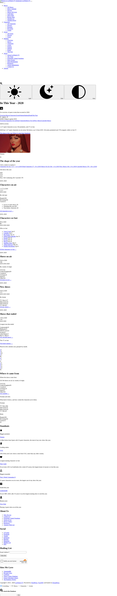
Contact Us (7, 516)
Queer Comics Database (11, 576)
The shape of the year (6, 133)
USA (1, 450)
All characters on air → (6, 211)
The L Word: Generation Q (8, 477)
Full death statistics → (6, 343)
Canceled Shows (46, 120)
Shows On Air (30, 120)
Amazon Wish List (9, 525)
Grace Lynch (7, 231)
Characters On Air (11, 120)
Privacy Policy (8, 521)
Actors (18, 115)
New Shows (37, 120)
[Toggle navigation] (31, 1)
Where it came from (18, 133)
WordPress (34, 583)
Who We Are (7, 515)
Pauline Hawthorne (9, 246)
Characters (13, 115)
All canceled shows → (6, 337)
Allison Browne (8, 244)
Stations (26, 115)
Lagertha (6, 233)
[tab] (11, 166)
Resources (7, 523)
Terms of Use (7, 520)
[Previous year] (0, 117)
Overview (3, 115)
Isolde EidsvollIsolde (10, 236)
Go (19, 595)
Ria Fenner (7, 235)
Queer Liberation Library (11, 578)
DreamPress (55, 583)
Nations (22, 115)
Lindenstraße (3, 490)
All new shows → (5, 307)
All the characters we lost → (8, 249)
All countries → (4, 393)
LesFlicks (6, 574)
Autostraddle (7, 571)
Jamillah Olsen (8, 243)
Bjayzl (5, 241)
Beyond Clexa (8, 573)
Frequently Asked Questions (12, 518)
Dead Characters (21, 120)
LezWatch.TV (19, 583)
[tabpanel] (58, 196)
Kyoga (6, 239)
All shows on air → (5, 280)
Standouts (27, 133)
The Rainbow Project (10, 579)
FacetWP (40, 583)
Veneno (2, 437)
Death (30, 115)
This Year (35, 115)
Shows (8, 115)
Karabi (6, 238)
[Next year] (7, 117)
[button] (1, 84)
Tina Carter (3, 464)
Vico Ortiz (3, 504)
